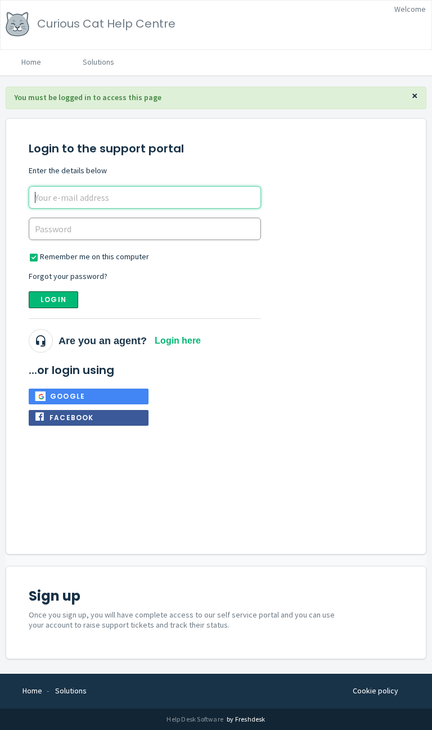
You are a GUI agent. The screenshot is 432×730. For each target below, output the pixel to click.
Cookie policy (375, 691)
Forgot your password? (68, 276)
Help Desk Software (195, 719)
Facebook (72, 417)
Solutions (98, 62)
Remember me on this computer (94, 256)
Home (31, 62)
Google (67, 396)
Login (53, 299)
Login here (178, 340)
